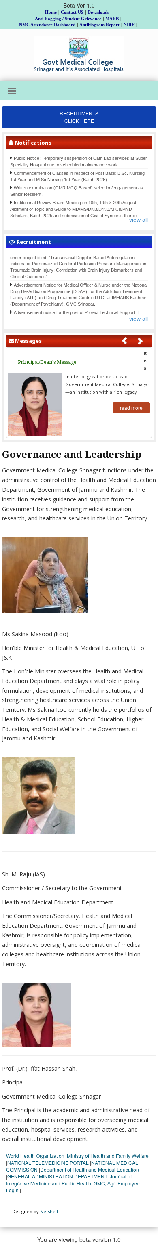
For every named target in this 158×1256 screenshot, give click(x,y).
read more (131, 407)
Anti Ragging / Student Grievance (68, 18)
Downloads (98, 12)
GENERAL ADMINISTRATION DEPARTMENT (57, 1176)
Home (51, 12)
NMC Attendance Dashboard (47, 24)
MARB (112, 18)
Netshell (49, 1211)
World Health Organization (35, 1155)
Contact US (72, 12)
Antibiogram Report (99, 24)
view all (138, 219)
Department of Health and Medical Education (89, 1169)
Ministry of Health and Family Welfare (108, 1155)
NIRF (129, 24)
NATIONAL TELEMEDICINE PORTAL (48, 1162)
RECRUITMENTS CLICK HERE (79, 117)
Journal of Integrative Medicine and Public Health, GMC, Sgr (69, 1180)
